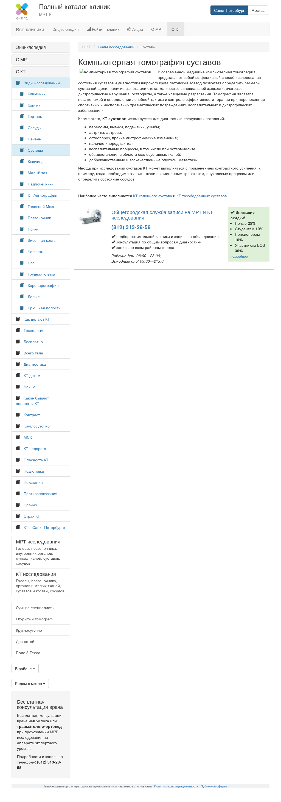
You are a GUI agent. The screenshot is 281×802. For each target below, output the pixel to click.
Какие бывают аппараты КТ (32, 400)
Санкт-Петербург (229, 10)
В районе (24, 668)
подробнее (239, 256)
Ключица (36, 161)
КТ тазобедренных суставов (201, 195)
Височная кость (41, 240)
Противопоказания (40, 493)
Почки (33, 229)
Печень (34, 138)
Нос (31, 262)
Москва (258, 10)
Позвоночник (39, 217)
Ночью (29, 386)
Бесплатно (33, 341)
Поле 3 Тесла (28, 652)
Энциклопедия (65, 29)
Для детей (25, 641)
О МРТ (157, 29)
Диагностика (35, 364)
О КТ (176, 29)
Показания (33, 482)
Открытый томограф (34, 618)
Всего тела (33, 353)
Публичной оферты (214, 786)
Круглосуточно (37, 426)
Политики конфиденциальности (176, 786)
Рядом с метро (29, 683)
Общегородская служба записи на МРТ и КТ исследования (162, 214)
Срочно (30, 504)
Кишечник (36, 93)
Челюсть (35, 251)
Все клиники (30, 29)
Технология (34, 330)
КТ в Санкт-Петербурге (44, 527)
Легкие (34, 296)
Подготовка (34, 471)
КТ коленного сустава (152, 195)
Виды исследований (42, 82)
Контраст (32, 414)
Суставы (35, 150)
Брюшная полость (44, 307)
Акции (137, 29)
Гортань (35, 116)
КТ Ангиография (42, 195)
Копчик (34, 105)
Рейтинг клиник (105, 29)
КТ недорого (35, 448)
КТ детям (32, 375)
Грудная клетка (41, 274)
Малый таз (37, 172)
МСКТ (29, 437)
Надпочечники (41, 184)
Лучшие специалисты (35, 607)
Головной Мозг (41, 206)
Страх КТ (32, 516)
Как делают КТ (37, 319)
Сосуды (34, 127)
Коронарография (43, 285)
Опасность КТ (36, 459)
